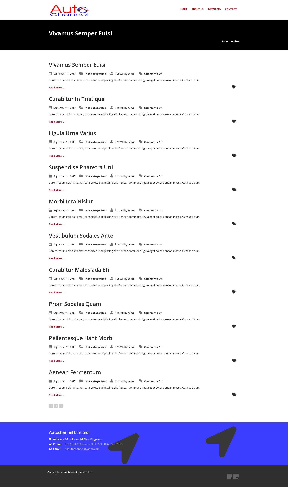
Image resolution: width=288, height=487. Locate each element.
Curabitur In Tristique (77, 98)
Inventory (214, 9)
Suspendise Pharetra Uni (81, 167)
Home (184, 9)
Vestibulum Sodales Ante (81, 235)
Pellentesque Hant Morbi (81, 338)
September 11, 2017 (65, 73)
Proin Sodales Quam (75, 303)
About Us (198, 9)
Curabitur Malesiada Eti (79, 269)
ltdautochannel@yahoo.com (82, 449)
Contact (231, 9)
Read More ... (56, 87)
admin (131, 73)
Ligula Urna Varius (72, 133)
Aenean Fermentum (75, 372)
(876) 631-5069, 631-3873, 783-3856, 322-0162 (93, 444)
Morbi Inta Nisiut (71, 201)
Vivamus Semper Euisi (77, 64)
